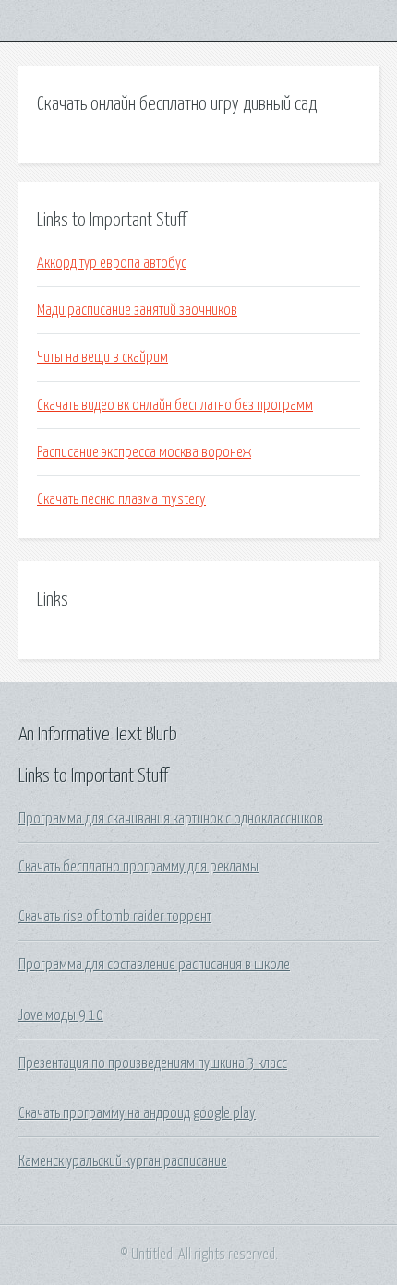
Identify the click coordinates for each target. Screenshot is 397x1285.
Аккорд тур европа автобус (111, 263)
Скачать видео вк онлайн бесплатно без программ (175, 405)
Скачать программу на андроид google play (137, 1113)
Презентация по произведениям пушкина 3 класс (152, 1063)
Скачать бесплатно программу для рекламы (138, 866)
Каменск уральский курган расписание (122, 1161)
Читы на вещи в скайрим (102, 357)
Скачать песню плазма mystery (121, 499)
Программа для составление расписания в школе (154, 964)
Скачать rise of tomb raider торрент (114, 916)
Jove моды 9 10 (60, 1015)
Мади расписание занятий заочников (137, 310)
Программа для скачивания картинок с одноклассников (170, 818)
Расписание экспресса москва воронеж (144, 452)
